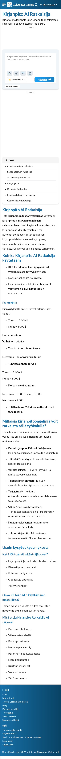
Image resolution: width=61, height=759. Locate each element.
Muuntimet (8, 698)
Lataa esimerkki (12, 86)
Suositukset (8, 744)
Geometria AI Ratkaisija (19, 200)
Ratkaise (42, 79)
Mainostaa (7, 741)
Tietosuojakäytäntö (12, 730)
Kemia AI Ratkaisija (17, 189)
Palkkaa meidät (10, 709)
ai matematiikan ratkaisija (20, 166)
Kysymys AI (13, 183)
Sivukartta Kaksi (10, 720)
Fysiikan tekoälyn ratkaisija (21, 195)
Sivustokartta (9, 716)
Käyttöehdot (8, 733)
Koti (4, 694)
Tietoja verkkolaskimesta (15, 701)
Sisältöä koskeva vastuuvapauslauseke (21, 737)
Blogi (5, 705)
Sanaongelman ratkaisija (19, 172)
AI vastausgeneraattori (18, 177)
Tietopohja (7, 712)
